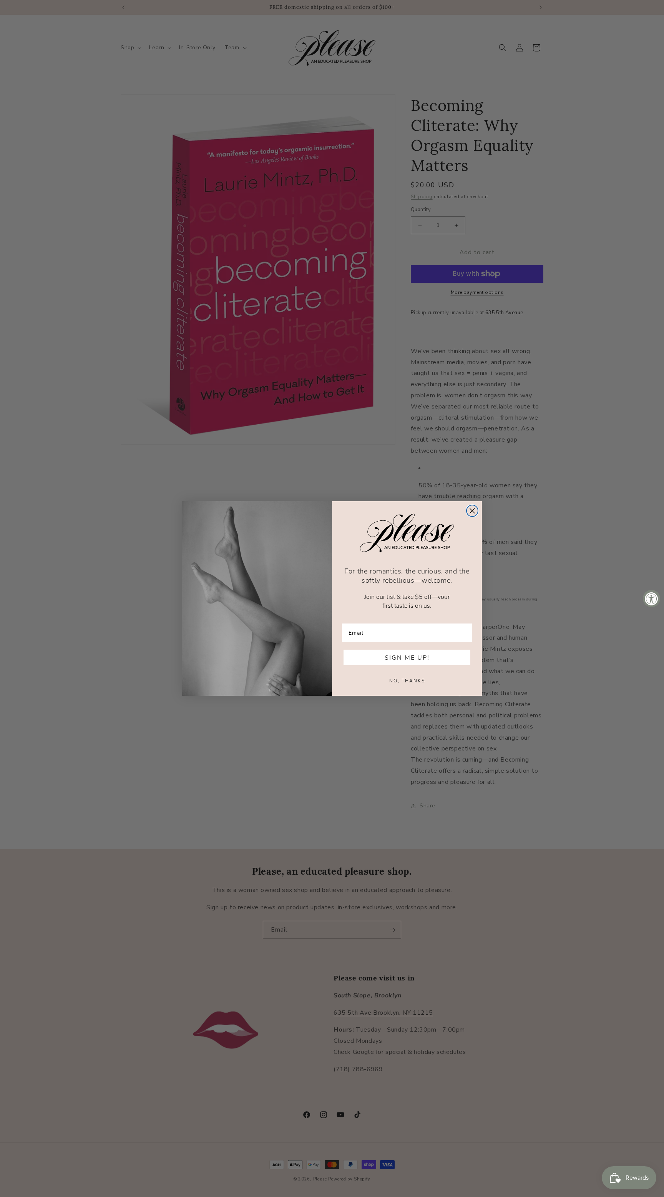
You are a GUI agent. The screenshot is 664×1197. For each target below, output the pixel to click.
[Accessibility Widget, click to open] (651, 598)
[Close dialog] (472, 511)
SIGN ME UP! (407, 657)
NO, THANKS (407, 680)
